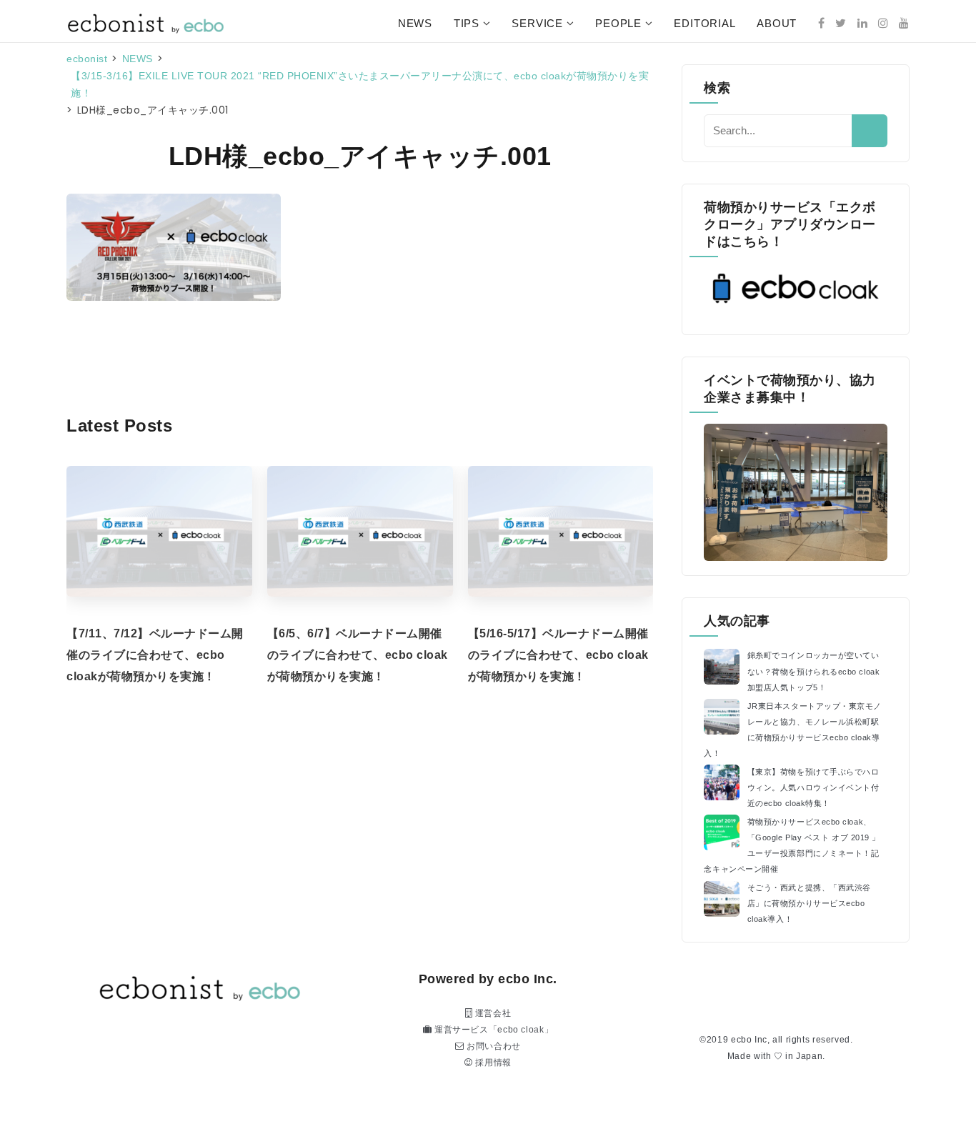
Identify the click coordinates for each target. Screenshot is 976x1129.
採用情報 (492, 1063)
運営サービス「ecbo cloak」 (492, 1030)
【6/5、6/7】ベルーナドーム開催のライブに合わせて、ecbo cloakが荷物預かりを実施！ (357, 654)
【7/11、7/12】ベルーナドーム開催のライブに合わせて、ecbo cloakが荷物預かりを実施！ (155, 654)
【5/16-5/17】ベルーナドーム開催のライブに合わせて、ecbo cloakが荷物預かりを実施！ (558, 654)
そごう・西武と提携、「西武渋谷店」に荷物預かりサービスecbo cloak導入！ (809, 903)
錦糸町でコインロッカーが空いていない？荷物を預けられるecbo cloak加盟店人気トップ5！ (813, 671)
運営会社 (491, 1013)
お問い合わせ (492, 1046)
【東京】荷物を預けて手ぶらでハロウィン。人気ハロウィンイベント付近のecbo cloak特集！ (813, 787)
